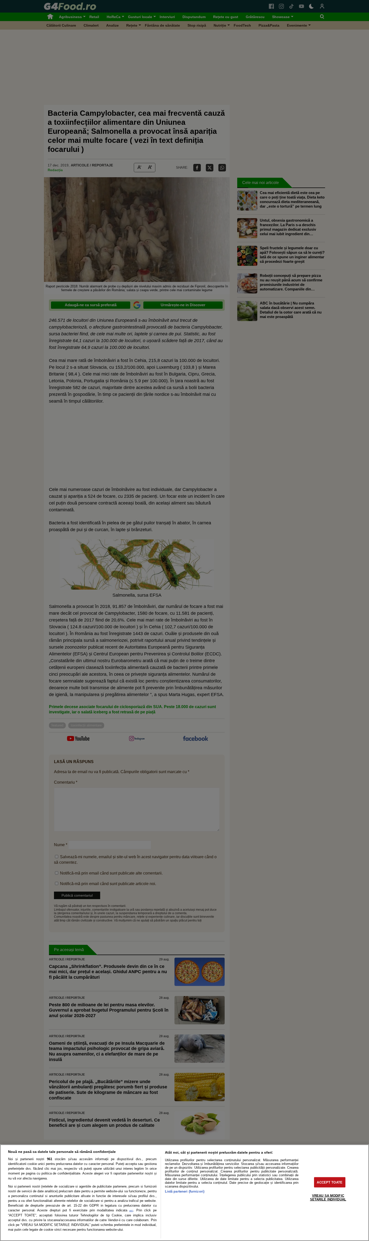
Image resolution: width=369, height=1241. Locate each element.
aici (131, 1210)
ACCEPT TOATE (329, 1182)
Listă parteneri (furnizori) (184, 1191)
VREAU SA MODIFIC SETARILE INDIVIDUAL (328, 1197)
